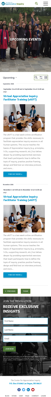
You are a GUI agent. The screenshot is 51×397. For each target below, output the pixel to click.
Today (25, 291)
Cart (21, 396)
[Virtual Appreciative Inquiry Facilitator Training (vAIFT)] (24, 118)
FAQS (27, 396)
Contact (35, 396)
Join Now (9, 349)
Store (14, 396)
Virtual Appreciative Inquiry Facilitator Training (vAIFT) (20, 97)
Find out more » (15, 174)
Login (43, 396)
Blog (7, 396)
